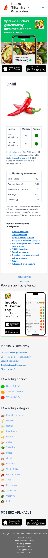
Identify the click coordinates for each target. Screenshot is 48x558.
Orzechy (10, 463)
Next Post (24, 282)
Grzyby (10, 458)
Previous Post (24, 277)
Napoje (9, 420)
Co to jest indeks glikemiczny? (14, 353)
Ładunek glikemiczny (10, 361)
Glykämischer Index (24, 547)
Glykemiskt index (24, 552)
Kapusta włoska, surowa (23, 237)
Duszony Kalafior (19, 235)
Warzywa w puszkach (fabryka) (26, 240)
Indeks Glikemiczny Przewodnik (20, 7)
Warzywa (10, 495)
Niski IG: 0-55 (13, 386)
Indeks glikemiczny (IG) (16, 152)
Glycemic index (24, 538)
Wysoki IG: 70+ (14, 396)
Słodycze (11, 490)
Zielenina (10, 447)
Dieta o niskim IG (8, 369)
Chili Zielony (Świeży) (21, 249)
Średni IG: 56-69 (14, 391)
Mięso (9, 452)
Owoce (9, 436)
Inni (8, 501)
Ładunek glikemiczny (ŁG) (20, 158)
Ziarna (9, 442)
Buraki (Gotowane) (20, 232)
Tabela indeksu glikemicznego (13, 365)
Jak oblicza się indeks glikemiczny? (16, 357)
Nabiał (9, 425)
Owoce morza (13, 474)
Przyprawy (11, 485)
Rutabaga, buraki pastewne (24, 264)
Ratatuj (15, 261)
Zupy (8, 479)
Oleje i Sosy (12, 468)
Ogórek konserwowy (21, 252)
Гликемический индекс (24, 541)
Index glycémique (24, 549)
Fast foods (11, 431)
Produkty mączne (15, 415)
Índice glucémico (24, 544)
